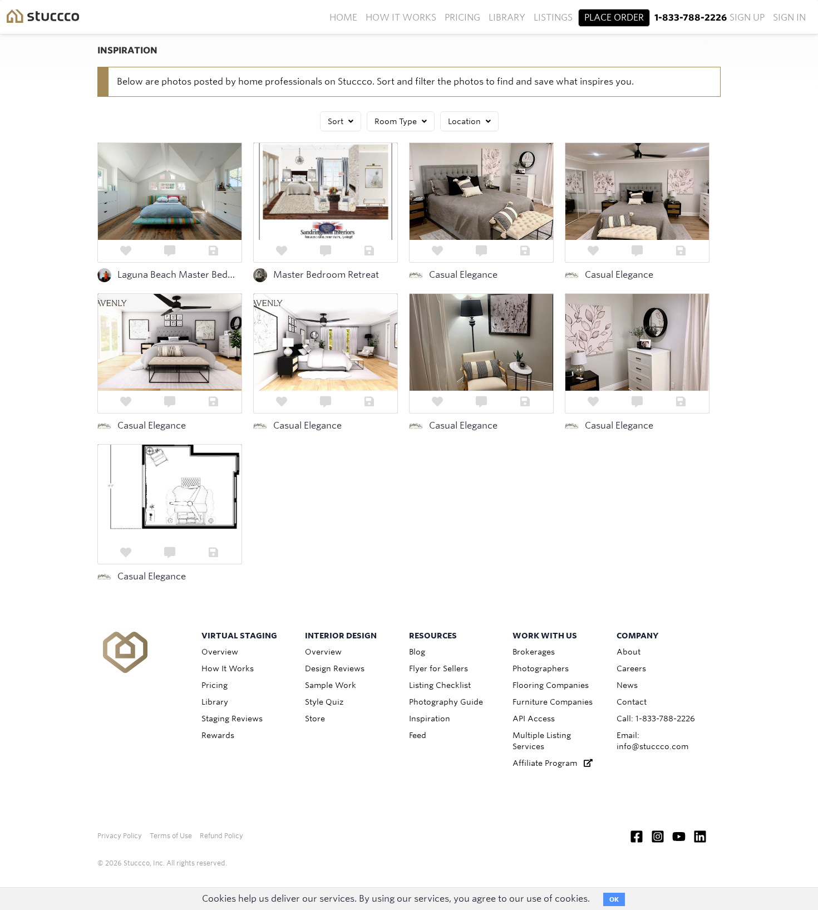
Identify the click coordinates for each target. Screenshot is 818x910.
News (627, 685)
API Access (534, 718)
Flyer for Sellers (438, 668)
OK (614, 899)
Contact (632, 701)
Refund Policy (221, 836)
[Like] (125, 251)
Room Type (396, 121)
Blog (417, 651)
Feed (417, 735)
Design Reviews (334, 668)
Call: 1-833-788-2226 (656, 718)
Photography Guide (446, 701)
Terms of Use (171, 836)
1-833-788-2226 (690, 17)
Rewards (217, 735)
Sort (337, 121)
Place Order (614, 17)
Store (315, 718)
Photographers (541, 668)
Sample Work (330, 685)
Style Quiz (324, 701)
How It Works (401, 17)
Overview (219, 651)
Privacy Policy (119, 836)
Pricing (462, 17)
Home (343, 17)
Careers (631, 668)
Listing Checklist (440, 685)
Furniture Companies (553, 701)
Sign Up (747, 17)
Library (507, 17)
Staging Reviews (232, 718)
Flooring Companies (551, 685)
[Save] (214, 251)
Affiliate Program (548, 763)
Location (465, 121)
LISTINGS (553, 17)
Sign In (789, 17)
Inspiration (429, 718)
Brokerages (534, 651)
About (628, 651)
